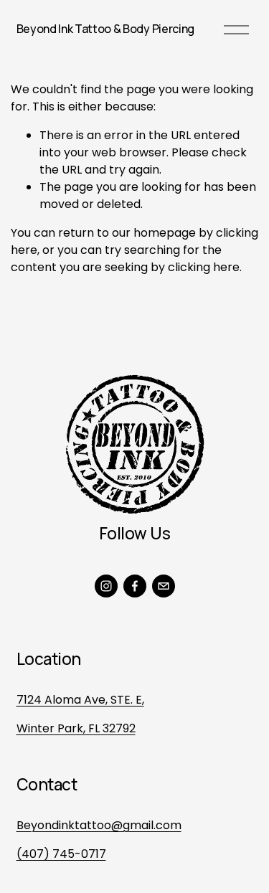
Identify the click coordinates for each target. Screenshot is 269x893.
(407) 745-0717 (61, 854)
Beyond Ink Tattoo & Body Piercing (105, 29)
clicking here (204, 267)
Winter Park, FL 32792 (76, 728)
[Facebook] (134, 586)
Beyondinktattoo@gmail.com (98, 825)
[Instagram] (106, 586)
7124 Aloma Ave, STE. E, (80, 699)
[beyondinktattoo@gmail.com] (163, 586)
